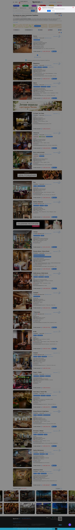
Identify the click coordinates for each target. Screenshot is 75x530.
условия (53, 528)
